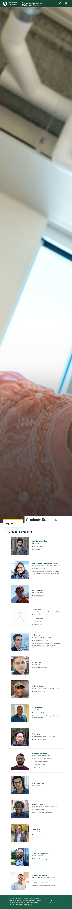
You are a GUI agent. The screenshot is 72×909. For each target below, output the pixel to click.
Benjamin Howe (37, 686)
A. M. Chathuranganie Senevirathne (44, 563)
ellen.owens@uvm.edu (40, 835)
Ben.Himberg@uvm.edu (40, 667)
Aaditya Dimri (36, 610)
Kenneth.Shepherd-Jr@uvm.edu (43, 859)
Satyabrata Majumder (39, 753)
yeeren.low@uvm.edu (40, 739)
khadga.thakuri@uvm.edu (41, 882)
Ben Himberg (36, 662)
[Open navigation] (20, 523)
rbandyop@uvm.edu (39, 546)
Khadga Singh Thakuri (39, 875)
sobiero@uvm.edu (39, 809)
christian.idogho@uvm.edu (41, 713)
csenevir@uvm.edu (39, 568)
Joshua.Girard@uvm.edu (41, 640)
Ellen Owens (36, 830)
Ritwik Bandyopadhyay (40, 541)
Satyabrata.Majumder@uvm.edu (43, 758)
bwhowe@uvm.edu (39, 691)
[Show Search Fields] (60, 3)
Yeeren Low (36, 734)
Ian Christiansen (37, 590)
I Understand (55, 900)
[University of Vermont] (10, 6)
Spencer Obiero (37, 804)
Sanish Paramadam (38, 783)
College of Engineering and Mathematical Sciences (32, 4)
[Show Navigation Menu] (66, 3)
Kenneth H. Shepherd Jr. (40, 854)
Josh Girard (36, 635)
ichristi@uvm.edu (39, 595)
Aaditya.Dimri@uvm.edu (40, 615)
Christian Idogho (37, 708)
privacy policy (28, 904)
